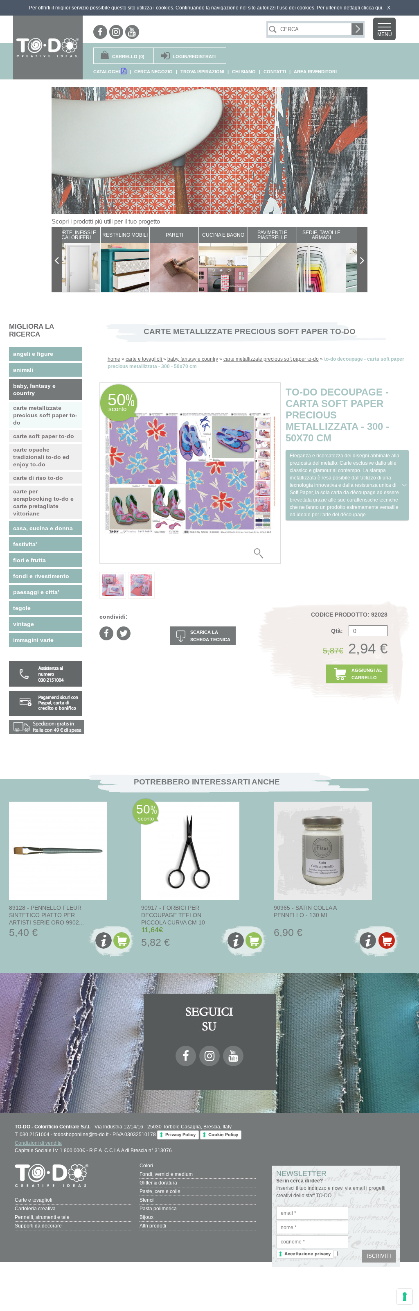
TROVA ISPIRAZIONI (202, 71)
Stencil (147, 1200)
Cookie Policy (223, 1134)
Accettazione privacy (307, 1254)
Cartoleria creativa (35, 1209)
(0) (128, 56)
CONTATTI (275, 71)
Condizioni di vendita (38, 1143)
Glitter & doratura (158, 1183)
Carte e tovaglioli (33, 1200)
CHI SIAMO (244, 71)
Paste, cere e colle (160, 1191)
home (114, 359)
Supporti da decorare (38, 1226)
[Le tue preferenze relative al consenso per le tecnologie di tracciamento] (404, 1296)
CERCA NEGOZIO (153, 71)
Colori (146, 1166)
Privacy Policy (180, 1134)
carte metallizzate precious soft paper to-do (271, 359)
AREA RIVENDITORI (315, 71)
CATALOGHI (107, 71)
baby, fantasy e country (192, 359)
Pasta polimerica (158, 1209)
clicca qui (371, 8)
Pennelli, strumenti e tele (42, 1217)
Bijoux (146, 1217)
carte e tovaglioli (144, 359)
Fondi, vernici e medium (166, 1174)
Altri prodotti (153, 1226)
